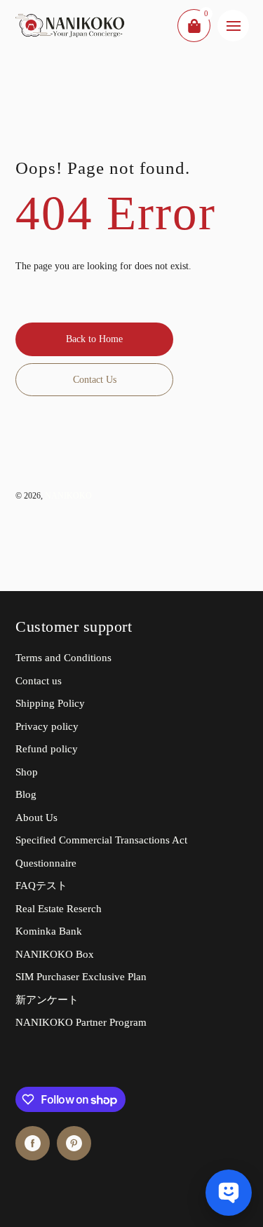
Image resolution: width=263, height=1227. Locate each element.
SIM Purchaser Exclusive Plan (81, 976)
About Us (36, 817)
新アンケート (47, 999)
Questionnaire (45, 863)
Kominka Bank (48, 931)
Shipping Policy (50, 703)
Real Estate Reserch (58, 908)
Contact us (38, 680)
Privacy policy (47, 726)
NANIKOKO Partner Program (81, 1022)
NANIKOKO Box (54, 954)
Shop (26, 772)
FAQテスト (41, 885)
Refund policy (46, 748)
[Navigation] (233, 25)
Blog (25, 794)
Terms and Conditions (63, 657)
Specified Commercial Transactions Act (101, 840)
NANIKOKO (68, 496)
